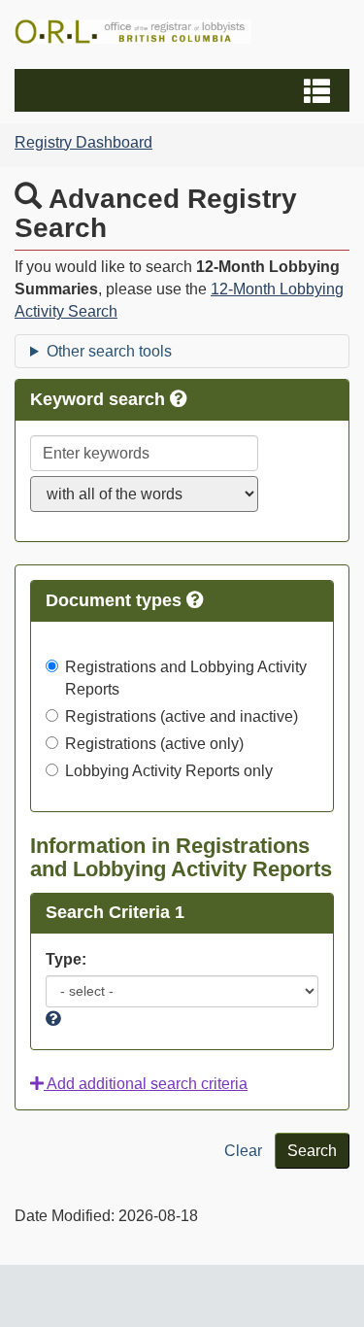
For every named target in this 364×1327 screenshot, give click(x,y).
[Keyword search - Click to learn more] (178, 399)
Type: (66, 959)
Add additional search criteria (146, 1083)
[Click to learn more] (195, 600)
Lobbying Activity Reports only (169, 771)
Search (312, 1150)
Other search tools (109, 351)
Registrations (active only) (154, 743)
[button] (184, 90)
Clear (243, 1150)
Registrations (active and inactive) (181, 716)
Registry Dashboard (83, 142)
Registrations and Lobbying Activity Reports (186, 678)
